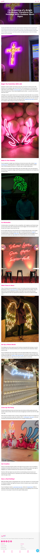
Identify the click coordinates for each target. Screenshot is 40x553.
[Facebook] (4, 541)
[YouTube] (9, 541)
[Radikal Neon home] (3, 1)
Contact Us (22, 547)
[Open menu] (38, 1)
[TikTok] (6, 541)
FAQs (21, 545)
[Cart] (36, 1)
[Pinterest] (11, 541)
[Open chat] (37, 550)
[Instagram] (2, 541)
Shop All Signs (3, 547)
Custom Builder (4, 545)
